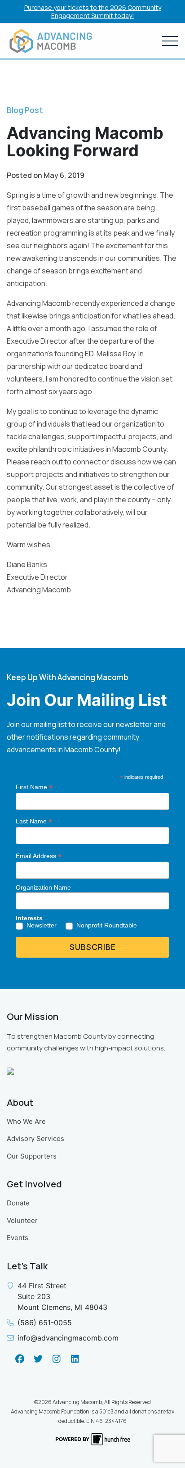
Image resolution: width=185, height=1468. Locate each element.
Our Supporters (32, 1156)
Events (17, 1237)
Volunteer (22, 1220)
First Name (34, 787)
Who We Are (26, 1121)
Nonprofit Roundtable (106, 925)
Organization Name (43, 887)
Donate (18, 1203)
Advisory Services (35, 1138)
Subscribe (93, 947)
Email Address (39, 856)
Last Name (34, 821)
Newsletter (41, 925)
